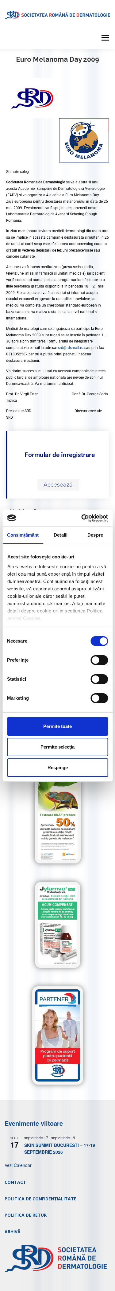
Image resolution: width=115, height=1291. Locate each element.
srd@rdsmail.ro (70, 348)
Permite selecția (57, 746)
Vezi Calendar (18, 1165)
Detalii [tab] (60, 535)
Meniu (105, 37)
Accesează (58, 484)
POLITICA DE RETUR (26, 1215)
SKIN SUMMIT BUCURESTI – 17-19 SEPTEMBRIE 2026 (59, 1148)
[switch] (99, 660)
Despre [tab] (95, 535)
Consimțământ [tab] (23, 535)
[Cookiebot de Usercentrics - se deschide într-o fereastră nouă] (82, 518)
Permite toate (57, 726)
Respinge (58, 767)
